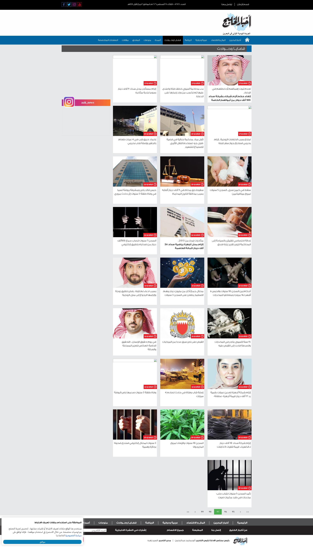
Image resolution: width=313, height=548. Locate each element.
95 (233, 511)
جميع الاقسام (175, 530)
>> (188, 511)
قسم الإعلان (243, 4)
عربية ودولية (201, 40)
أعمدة (158, 40)
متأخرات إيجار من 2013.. (183, 244)
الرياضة (188, 40)
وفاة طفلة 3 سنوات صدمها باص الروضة (135, 392)
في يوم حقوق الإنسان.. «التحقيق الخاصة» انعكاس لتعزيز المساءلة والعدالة (139, 346)
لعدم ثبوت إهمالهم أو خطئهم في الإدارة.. (230, 96)
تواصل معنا (226, 4)
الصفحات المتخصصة (108, 40)
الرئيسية (242, 522)
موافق (42, 542)
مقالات (125, 40)
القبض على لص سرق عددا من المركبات (182, 342)
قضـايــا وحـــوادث (173, 40)
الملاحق (136, 40)
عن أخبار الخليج (238, 530)
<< (247, 511)
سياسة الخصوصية (73, 535)
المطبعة (197, 530)
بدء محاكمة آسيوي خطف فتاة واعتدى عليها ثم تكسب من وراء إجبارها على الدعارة (182, 92)
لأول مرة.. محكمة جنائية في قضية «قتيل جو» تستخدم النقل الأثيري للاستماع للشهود (185, 143)
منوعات (147, 40)
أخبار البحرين (235, 40)
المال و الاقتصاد (218, 40)
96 (225, 511)
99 (202, 511)
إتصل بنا (216, 530)
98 (210, 511)
